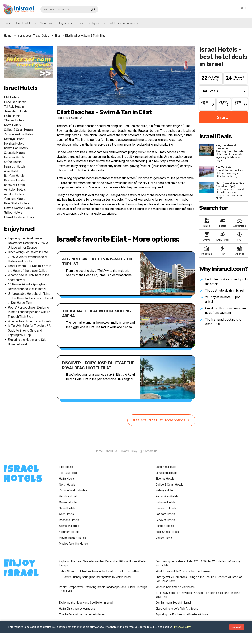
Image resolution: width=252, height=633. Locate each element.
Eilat (57, 36)
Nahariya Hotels (14, 157)
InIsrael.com (126, 444)
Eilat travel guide (68, 118)
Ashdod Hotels (14, 194)
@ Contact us (148, 451)
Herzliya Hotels (14, 143)
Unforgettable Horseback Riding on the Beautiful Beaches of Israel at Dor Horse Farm (30, 298)
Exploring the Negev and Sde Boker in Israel (86, 603)
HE (245, 8)
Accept (236, 627)
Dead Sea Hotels (15, 102)
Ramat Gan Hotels (16, 148)
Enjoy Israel (66, 23)
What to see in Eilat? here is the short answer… (184, 571)
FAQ (240, 236)
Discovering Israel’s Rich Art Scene (177, 609)
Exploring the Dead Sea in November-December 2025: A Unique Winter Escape (28, 243)
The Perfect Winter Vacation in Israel (82, 615)
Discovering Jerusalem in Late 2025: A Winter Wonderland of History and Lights (28, 257)
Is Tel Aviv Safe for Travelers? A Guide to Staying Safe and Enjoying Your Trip (29, 330)
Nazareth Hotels (15, 166)
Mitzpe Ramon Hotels (18, 208)
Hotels (222, 222)
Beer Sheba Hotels (16, 203)
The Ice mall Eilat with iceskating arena (96, 313)
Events (207, 236)
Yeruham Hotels (14, 199)
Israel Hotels (23, 23)
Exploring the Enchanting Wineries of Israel (182, 615)
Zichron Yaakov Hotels (19, 134)
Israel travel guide (89, 23)
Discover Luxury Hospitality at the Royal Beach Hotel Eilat (98, 365)
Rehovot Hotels (14, 185)
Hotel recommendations (122, 23)
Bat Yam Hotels (14, 176)
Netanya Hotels (14, 139)
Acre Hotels (12, 171)
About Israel (47, 23)
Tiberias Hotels (14, 120)
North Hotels (12, 125)
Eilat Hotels (11, 97)
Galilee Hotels (13, 212)
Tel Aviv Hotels (14, 107)
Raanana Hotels (14, 180)
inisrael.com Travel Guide (33, 36)
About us (111, 451)
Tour (223, 250)
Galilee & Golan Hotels (18, 130)
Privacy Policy (128, 451)
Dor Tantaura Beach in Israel (173, 603)
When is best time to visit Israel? (29, 321)
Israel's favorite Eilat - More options (159, 420)
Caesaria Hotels (14, 153)
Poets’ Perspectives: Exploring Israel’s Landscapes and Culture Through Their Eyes (29, 312)
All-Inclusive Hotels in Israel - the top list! (97, 261)
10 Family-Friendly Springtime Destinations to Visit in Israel (27, 286)
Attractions (239, 222)
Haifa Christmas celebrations (77, 609)
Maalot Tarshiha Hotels (19, 217)
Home (7, 23)
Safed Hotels (13, 162)
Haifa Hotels (12, 116)
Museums (206, 250)
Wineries (239, 250)
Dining (206, 222)
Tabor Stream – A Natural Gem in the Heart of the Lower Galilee (29, 268)
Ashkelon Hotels (15, 189)
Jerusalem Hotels (16, 111)
